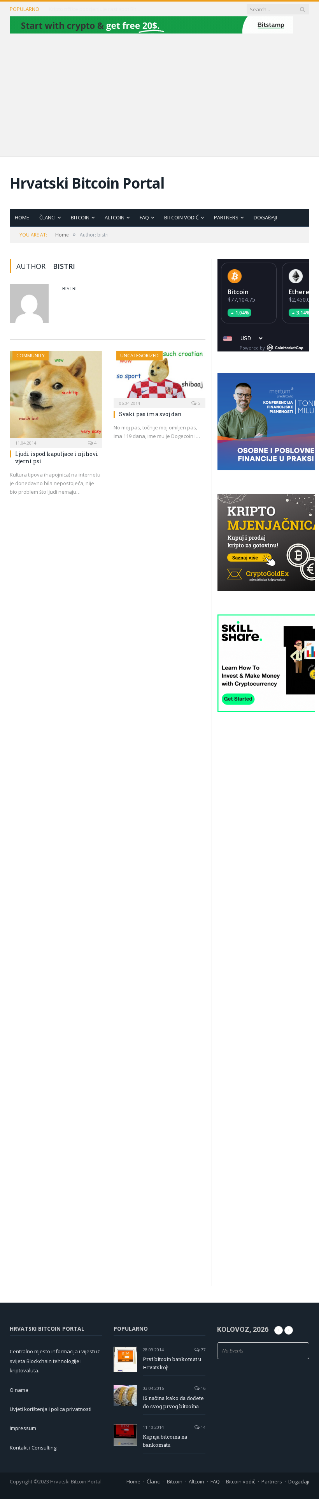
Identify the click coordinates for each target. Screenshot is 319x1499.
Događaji (265, 217)
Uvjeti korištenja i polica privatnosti (50, 1408)
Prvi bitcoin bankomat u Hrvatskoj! (172, 1363)
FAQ (144, 217)
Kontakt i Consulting (33, 1447)
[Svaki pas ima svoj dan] (160, 377)
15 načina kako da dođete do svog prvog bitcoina (173, 1402)
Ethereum (304, 292)
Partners (226, 217)
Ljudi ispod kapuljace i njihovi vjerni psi (56, 457)
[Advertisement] (159, 93)
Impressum (23, 1428)
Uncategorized (139, 355)
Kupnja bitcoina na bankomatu (165, 1440)
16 (202, 1388)
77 (202, 1349)
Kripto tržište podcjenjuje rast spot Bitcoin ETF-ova (95, 9)
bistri (69, 288)
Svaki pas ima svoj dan (150, 414)
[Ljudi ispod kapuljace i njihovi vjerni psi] (56, 397)
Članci (47, 217)
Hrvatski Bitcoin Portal (87, 183)
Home (22, 217)
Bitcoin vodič (181, 217)
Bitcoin (80, 217)
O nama (19, 1389)
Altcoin (114, 217)
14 (202, 1427)
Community (30, 355)
